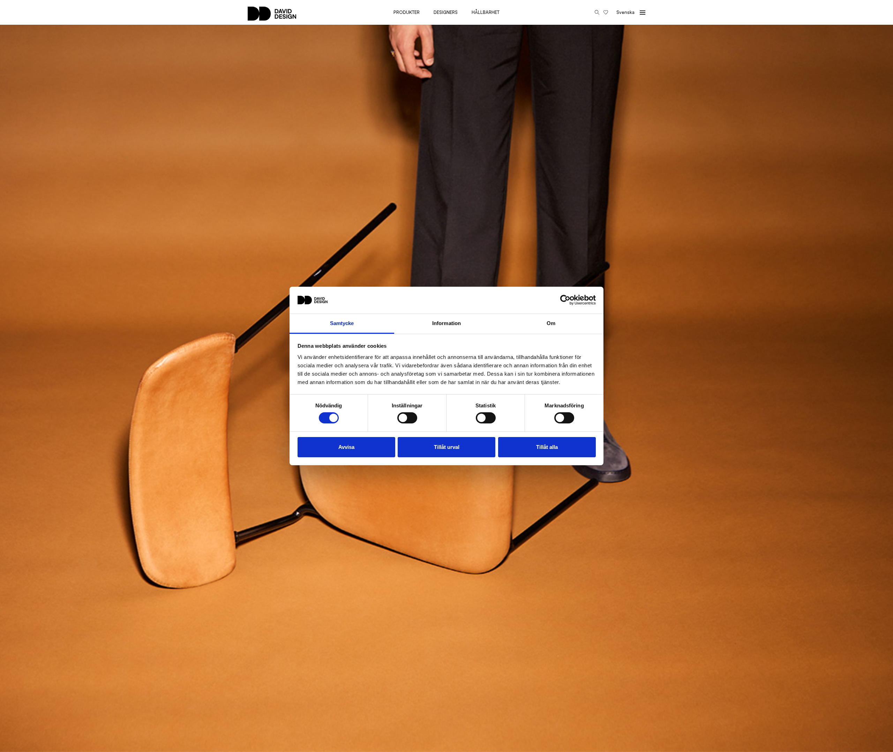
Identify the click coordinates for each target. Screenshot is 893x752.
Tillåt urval (446, 447)
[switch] (407, 417)
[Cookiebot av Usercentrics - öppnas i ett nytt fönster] (565, 300)
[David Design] (272, 17)
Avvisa (346, 447)
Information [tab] (446, 323)
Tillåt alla (547, 447)
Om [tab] (551, 323)
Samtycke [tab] (342, 323)
